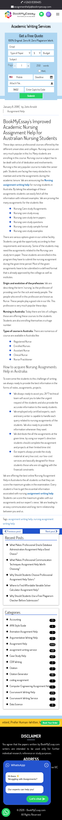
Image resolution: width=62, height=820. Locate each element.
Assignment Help (16, 111)
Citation (13, 668)
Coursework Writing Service (24, 698)
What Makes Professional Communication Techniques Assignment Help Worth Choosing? (31, 564)
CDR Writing (16, 662)
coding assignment (19, 680)
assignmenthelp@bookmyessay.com (32, 6)
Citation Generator (19, 674)
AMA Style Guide (18, 625)
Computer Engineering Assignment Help (30, 686)
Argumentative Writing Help (24, 637)
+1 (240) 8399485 (32, 2)
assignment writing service (23, 650)
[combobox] (11, 77)
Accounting (15, 619)
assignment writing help (40, 493)
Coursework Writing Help (22, 692)
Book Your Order (50, 722)
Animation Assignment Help (24, 631)
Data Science (16, 704)
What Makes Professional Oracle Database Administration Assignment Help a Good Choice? (31, 549)
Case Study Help (18, 656)
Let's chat (35, 799)
